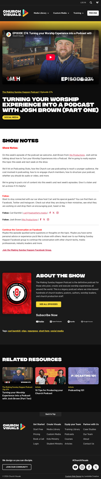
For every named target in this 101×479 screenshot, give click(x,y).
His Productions (77, 155)
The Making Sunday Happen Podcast (20, 92)
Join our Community (17, 467)
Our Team (88, 434)
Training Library (72, 429)
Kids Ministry (53, 439)
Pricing (93, 13)
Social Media (11, 117)
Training (77, 13)
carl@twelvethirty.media (35, 213)
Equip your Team (73, 424)
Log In (83, 2)
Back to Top (50, 414)
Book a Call (38, 439)
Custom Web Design (73, 476)
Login (36, 443)
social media (57, 331)
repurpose (33, 331)
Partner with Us (91, 424)
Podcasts (69, 434)
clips (24, 331)
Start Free (38, 429)
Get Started (39, 424)
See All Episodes (49, 304)
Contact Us (88, 443)
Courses (69, 439)
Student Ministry (55, 443)
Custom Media (60, 13)
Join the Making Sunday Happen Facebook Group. (27, 250)
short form (44, 331)
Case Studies (89, 429)
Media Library (40, 13)
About (86, 439)
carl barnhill (14, 331)
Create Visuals (54, 424)
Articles (68, 443)
